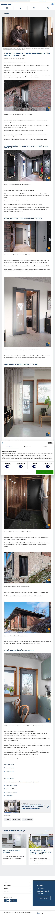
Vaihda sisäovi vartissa (12, 785)
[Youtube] (8, 900)
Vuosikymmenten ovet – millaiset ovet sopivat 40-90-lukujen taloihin (41, 852)
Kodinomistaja (15, 1)
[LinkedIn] (11, 900)
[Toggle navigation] (7, 8)
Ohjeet (6, 888)
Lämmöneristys (27, 819)
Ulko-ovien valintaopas (12, 792)
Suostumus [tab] (9, 446)
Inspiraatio (7, 885)
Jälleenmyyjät (10, 795)
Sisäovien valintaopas (12, 788)
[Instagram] (5, 900)
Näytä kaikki (48, 830)
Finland (41, 913)
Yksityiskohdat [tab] (27, 446)
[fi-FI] (52, 4)
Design (8, 819)
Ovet (5, 882)
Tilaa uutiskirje (44, 898)
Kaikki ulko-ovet (10, 771)
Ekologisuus (16, 819)
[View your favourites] (34, 8)
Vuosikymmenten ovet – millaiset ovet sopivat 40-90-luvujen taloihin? (23, 781)
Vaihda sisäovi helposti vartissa (12, 851)
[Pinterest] (13, 900)
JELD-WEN (6, 891)
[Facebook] (16, 900)
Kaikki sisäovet (10, 767)
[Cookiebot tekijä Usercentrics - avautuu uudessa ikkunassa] (47, 443)
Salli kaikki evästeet (44, 472)
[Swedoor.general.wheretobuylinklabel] (48, 8)
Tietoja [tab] (45, 446)
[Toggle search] (21, 8)
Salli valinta (27, 472)
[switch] (21, 466)
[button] (47, 109)
